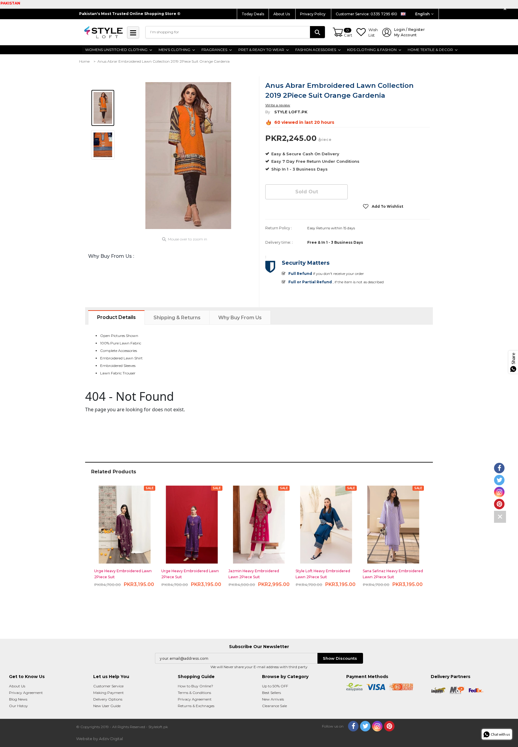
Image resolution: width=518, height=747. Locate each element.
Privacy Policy (313, 14)
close (506, 9)
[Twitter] (365, 726)
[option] (188, 155)
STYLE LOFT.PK (291, 111)
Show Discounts (340, 658)
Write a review (277, 105)
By (267, 112)
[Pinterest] (389, 726)
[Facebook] (353, 726)
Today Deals (253, 14)
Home (84, 61)
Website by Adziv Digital (99, 738)
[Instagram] (377, 726)
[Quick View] (125, 522)
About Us (282, 14)
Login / (409, 32)
